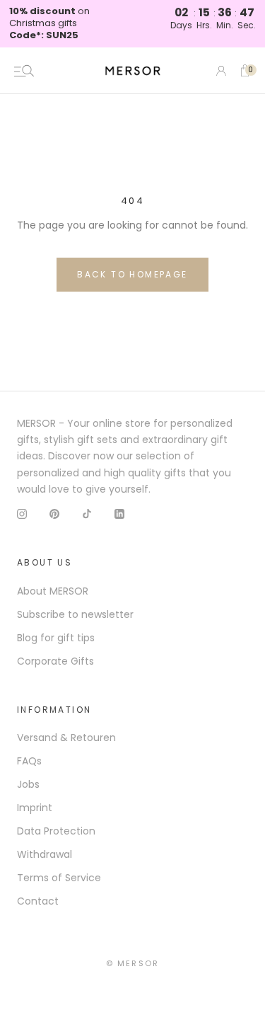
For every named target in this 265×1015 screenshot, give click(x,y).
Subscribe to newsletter (75, 614)
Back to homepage (132, 274)
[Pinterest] (54, 513)
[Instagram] (22, 513)
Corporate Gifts (55, 661)
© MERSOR (133, 963)
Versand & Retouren (66, 737)
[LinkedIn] (119, 513)
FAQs (29, 761)
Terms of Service (59, 878)
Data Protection (56, 831)
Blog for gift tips (56, 638)
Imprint (34, 808)
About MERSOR (52, 591)
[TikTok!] (87, 513)
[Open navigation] (24, 71)
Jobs (28, 784)
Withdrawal (44, 854)
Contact (38, 901)
